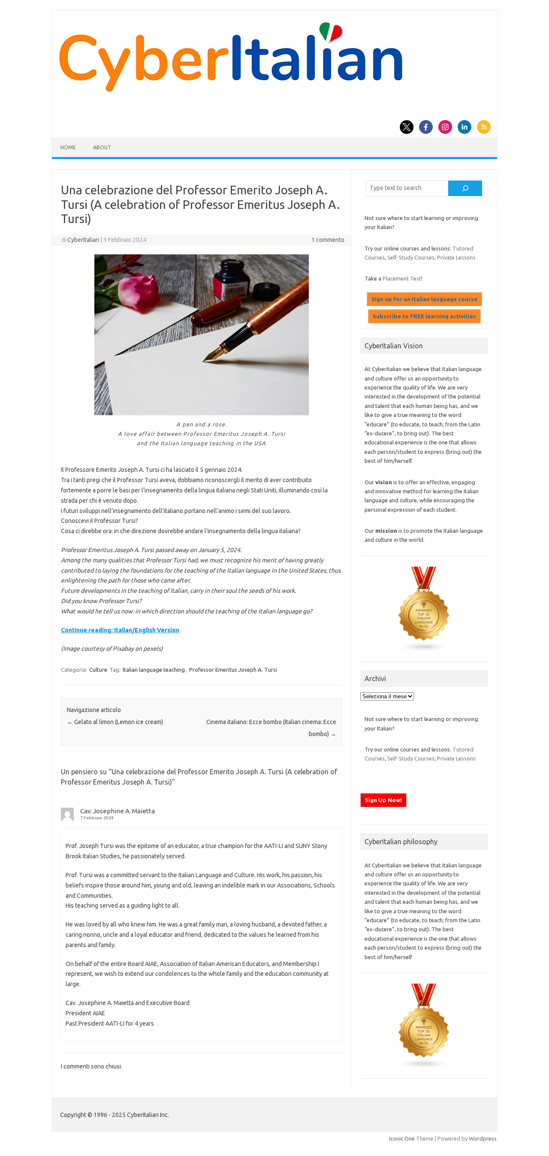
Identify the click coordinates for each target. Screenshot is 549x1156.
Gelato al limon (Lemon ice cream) (115, 721)
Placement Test (402, 278)
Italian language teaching (154, 670)
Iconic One (402, 1138)
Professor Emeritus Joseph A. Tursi (233, 670)
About (102, 147)
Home (68, 147)
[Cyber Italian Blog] (230, 89)
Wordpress (483, 1138)
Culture (98, 670)
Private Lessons (456, 257)
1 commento (327, 239)
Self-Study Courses (410, 257)
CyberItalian (83, 239)
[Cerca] (465, 188)
